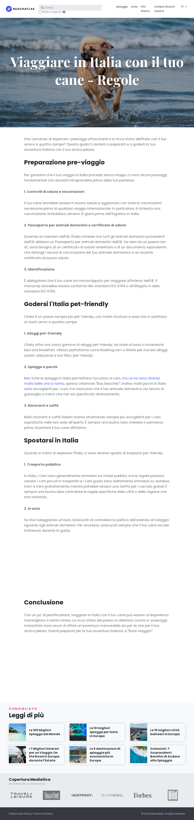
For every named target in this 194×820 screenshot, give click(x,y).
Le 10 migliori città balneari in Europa (165, 732)
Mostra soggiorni (52, 12)
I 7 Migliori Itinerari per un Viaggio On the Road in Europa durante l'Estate (44, 755)
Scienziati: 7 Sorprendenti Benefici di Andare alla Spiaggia (165, 755)
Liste (134, 7)
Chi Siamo (145, 9)
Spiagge (122, 7)
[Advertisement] (97, 565)
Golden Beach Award (164, 9)
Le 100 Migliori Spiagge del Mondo (44, 732)
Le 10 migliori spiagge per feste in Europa (104, 732)
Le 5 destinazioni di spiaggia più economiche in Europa (105, 755)
